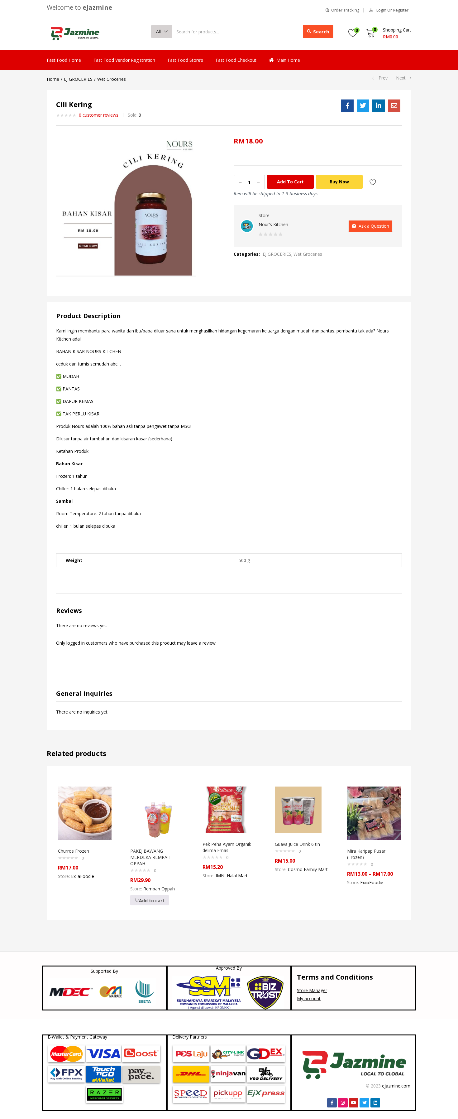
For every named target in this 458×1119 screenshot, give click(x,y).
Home (53, 79)
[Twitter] (364, 1103)
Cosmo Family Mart (308, 869)
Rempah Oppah (159, 889)
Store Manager (312, 990)
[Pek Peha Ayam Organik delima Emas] (226, 809)
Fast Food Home (64, 60)
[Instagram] (343, 1103)
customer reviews (98, 115)
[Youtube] (354, 1103)
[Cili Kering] (347, 105)
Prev (383, 78)
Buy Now (339, 182)
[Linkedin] (375, 1103)
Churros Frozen (73, 851)
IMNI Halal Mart (232, 876)
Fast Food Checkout (236, 60)
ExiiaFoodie (82, 876)
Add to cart (290, 182)
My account (309, 998)
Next (401, 78)
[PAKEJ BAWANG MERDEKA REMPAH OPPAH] (157, 813)
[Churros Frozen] (85, 813)
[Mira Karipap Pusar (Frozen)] (374, 813)
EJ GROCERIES (78, 79)
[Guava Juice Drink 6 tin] (298, 809)
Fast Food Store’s (185, 60)
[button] (161, 31)
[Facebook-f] (332, 1103)
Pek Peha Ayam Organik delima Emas (227, 847)
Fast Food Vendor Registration (124, 60)
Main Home (288, 60)
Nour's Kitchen (273, 224)
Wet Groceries (111, 79)
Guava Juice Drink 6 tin (297, 844)
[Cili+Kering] (363, 105)
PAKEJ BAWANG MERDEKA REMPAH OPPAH (150, 857)
